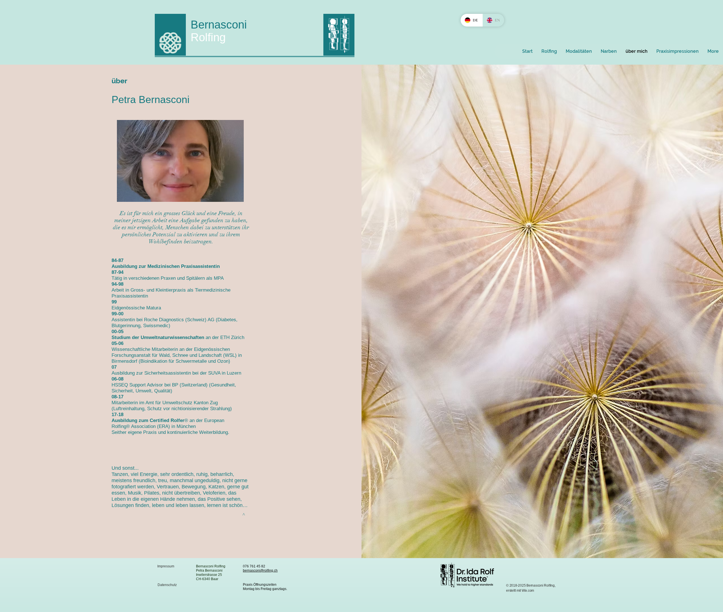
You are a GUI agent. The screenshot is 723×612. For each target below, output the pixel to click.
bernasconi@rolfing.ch (260, 570)
